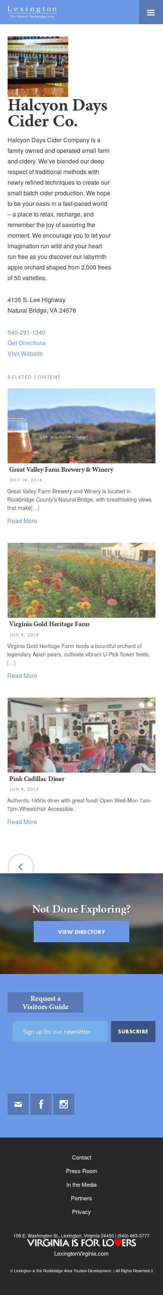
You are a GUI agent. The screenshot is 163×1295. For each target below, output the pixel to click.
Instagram (63, 1104)
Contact (81, 1157)
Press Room (81, 1171)
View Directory (81, 932)
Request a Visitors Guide (45, 1002)
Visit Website (25, 353)
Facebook (41, 1104)
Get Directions (27, 342)
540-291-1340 (26, 332)
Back (21, 886)
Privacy (81, 1212)
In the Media (81, 1184)
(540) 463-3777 (133, 1235)
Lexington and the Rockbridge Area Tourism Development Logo (32, 12)
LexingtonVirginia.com (81, 1253)
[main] (81, 505)
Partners (81, 1198)
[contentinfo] (81, 1134)
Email (18, 1104)
